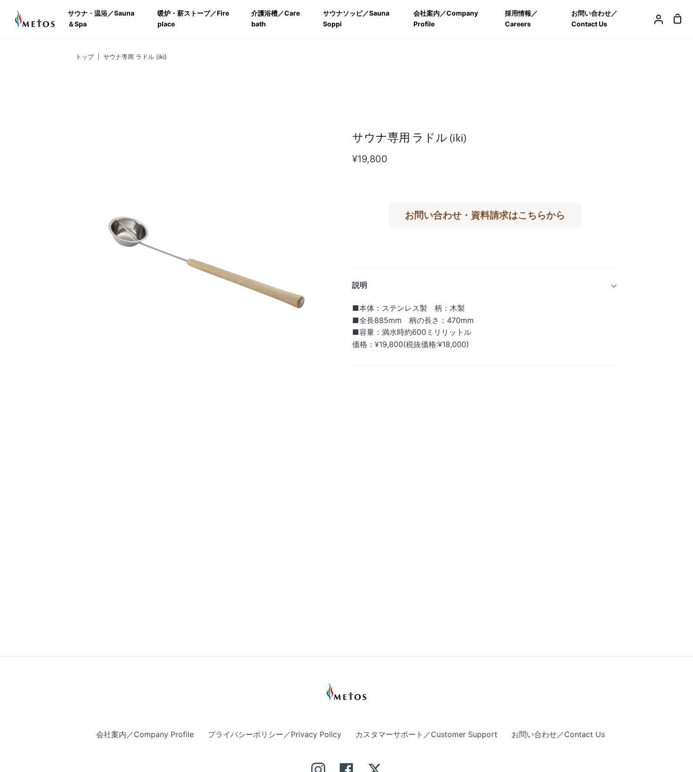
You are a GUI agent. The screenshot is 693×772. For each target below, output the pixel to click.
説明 (359, 285)
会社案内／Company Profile (145, 734)
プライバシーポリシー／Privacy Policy (274, 734)
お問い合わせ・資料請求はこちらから (485, 215)
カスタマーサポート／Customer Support (426, 734)
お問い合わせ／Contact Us (558, 734)
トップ (84, 56)
